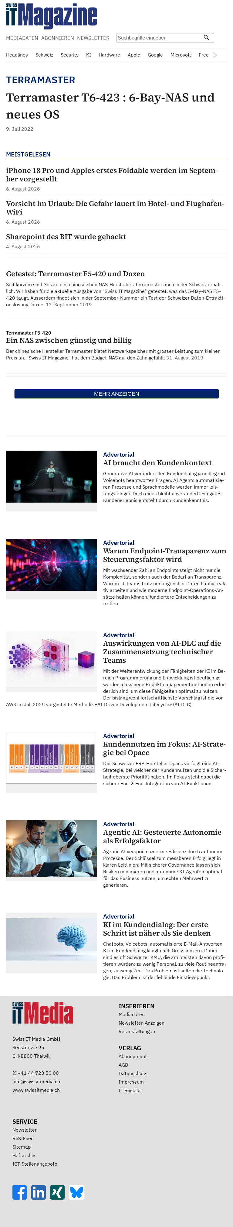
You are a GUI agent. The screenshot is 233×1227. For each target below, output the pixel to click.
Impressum (131, 1082)
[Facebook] (21, 1198)
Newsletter (24, 1130)
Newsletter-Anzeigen (141, 1023)
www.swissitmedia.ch (36, 1090)
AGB (123, 1065)
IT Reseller (130, 1090)
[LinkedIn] (40, 1198)
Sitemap (21, 1147)
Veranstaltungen (137, 1031)
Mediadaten (132, 1014)
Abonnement (133, 1056)
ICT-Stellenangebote (34, 1164)
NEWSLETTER (93, 38)
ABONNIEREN (57, 38)
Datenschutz (132, 1073)
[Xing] (59, 1198)
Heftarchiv (23, 1155)
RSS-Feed (23, 1138)
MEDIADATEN (22, 38)
